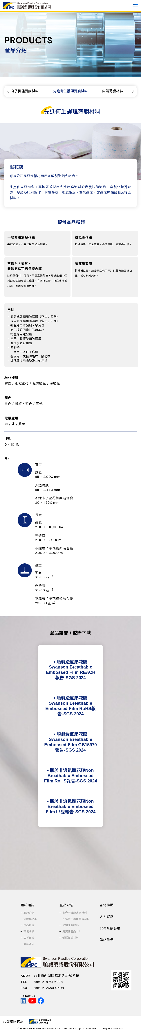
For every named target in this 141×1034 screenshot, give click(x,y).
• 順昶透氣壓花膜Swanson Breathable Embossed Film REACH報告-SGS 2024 (70, 669)
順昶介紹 (29, 912)
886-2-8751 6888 (48, 982)
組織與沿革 (30, 919)
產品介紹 (66, 905)
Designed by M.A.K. (112, 1028)
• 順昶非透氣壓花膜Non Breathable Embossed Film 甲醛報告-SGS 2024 (70, 806)
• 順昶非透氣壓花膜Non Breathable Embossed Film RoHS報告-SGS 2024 (70, 775)
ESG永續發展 (110, 928)
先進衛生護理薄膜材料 (76, 919)
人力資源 (106, 917)
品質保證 (29, 937)
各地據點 (106, 905)
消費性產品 (69, 931)
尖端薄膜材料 (70, 925)
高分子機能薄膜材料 (74, 912)
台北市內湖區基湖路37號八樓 (56, 976)
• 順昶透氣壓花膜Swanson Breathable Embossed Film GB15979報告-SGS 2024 (70, 742)
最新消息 (29, 944)
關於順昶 (27, 905)
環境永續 (29, 931)
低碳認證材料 (70, 937)
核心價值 (29, 925)
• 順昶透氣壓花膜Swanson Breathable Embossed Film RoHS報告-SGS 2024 (70, 705)
